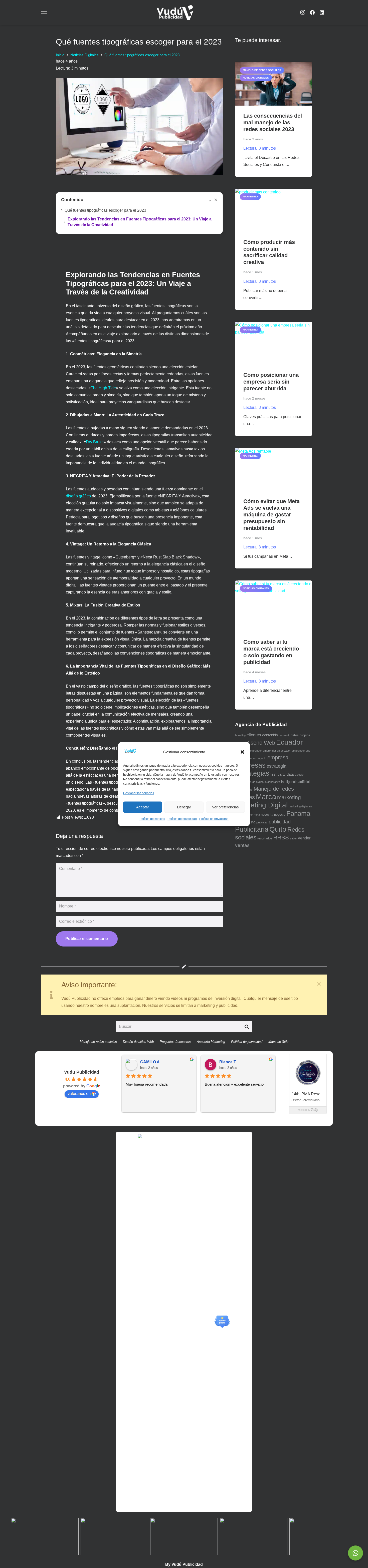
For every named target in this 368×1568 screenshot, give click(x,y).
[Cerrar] (319, 984)
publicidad (280, 821)
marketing (289, 797)
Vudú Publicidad (187, 1564)
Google (299, 774)
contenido (270, 735)
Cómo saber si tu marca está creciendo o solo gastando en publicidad (271, 652)
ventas (242, 845)
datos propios (300, 735)
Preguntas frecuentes (175, 1042)
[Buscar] (246, 1026)
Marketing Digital (261, 805)
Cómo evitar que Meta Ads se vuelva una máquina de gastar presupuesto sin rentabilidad (271, 514)
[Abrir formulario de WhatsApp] (355, 1552)
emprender (255, 750)
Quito (277, 829)
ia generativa (272, 781)
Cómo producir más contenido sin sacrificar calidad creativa (269, 252)
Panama (298, 813)
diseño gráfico (78, 496)
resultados (264, 838)
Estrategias (252, 773)
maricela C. (150, 1062)
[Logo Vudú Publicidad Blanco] (175, 12)
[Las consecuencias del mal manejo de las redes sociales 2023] (273, 84)
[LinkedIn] (322, 12)
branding (240, 735)
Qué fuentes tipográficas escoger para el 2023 (105, 210)
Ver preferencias (225, 807)
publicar (262, 822)
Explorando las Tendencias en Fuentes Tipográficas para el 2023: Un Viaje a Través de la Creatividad (140, 222)
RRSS (281, 837)
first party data (282, 774)
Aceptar (142, 807)
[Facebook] (312, 12)
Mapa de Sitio (278, 1042)
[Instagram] (302, 12)
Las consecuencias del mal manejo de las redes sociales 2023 (272, 122)
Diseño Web (260, 743)
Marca (266, 796)
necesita (267, 814)
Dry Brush (95, 442)
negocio (279, 814)
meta (257, 814)
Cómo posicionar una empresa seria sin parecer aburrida (271, 382)
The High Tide (103, 388)
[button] (242, 752)
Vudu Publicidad (81, 1072)
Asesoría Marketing (211, 1042)
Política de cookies (152, 818)
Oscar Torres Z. (233, 1062)
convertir (284, 735)
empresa (277, 757)
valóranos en (79, 1093)
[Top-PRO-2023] (222, 1322)
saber (293, 838)
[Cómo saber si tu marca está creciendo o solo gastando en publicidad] (273, 606)
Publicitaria (251, 829)
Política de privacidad (182, 818)
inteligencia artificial (295, 782)
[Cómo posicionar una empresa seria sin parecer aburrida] (273, 343)
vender (304, 837)
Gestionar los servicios (138, 793)
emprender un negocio (252, 758)
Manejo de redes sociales (98, 1042)
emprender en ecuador (277, 750)
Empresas (250, 765)
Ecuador (289, 742)
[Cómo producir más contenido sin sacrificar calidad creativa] (273, 210)
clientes (254, 734)
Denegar (184, 807)
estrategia (276, 766)
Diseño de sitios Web (138, 1042)
